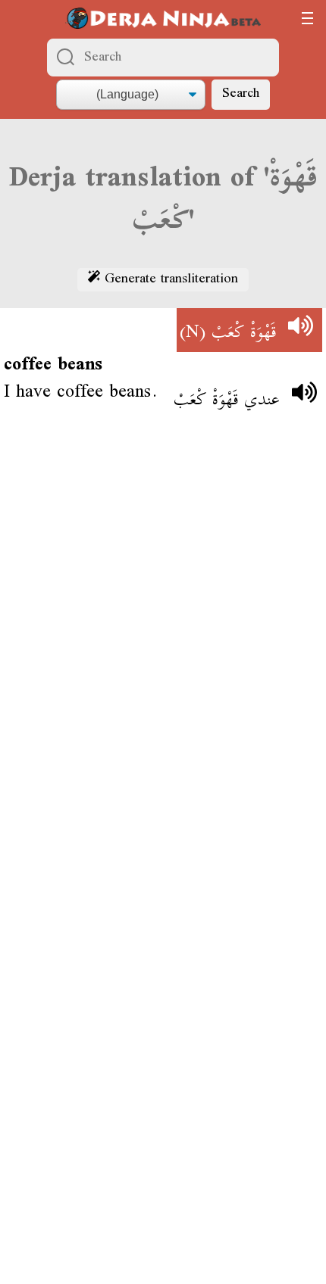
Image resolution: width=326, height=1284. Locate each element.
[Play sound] (300, 330)
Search (240, 94)
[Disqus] (163, 649)
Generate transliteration (169, 280)
